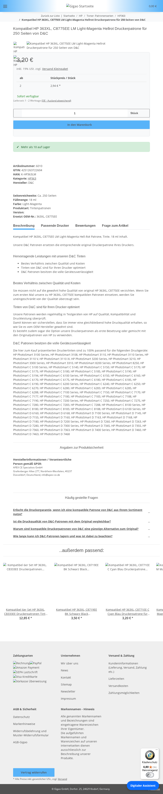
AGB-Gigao (20, 742)
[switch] (150, 775)
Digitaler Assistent (142, 785)
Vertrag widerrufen (34, 772)
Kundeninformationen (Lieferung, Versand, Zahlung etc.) (128, 667)
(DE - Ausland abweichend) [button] (56, 100)
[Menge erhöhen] (145, 113)
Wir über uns (69, 663)
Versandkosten (118, 686)
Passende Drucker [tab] (55, 225)
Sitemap (66, 684)
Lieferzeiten (116, 679)
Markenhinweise (24, 724)
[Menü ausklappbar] (5, 6)
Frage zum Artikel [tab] (115, 225)
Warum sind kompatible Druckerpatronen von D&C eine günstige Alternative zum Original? (76, 529)
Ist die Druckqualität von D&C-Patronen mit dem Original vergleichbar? (62, 521)
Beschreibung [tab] (24, 225)
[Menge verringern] (18, 113)
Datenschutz (21, 717)
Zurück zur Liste (50, 16)
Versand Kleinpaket (55, 69)
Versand (62, 779)
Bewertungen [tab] (85, 225)
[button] (128, 6)
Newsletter (68, 691)
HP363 (32, 178)
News (64, 670)
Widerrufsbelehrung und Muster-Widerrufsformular (31, 733)
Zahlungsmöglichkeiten (124, 693)
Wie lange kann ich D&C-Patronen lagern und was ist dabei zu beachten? (63, 536)
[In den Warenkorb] (16, 24)
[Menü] (156, 750)
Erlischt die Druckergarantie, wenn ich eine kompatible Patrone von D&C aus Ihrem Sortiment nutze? (77, 512)
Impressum (68, 698)
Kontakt (66, 677)
